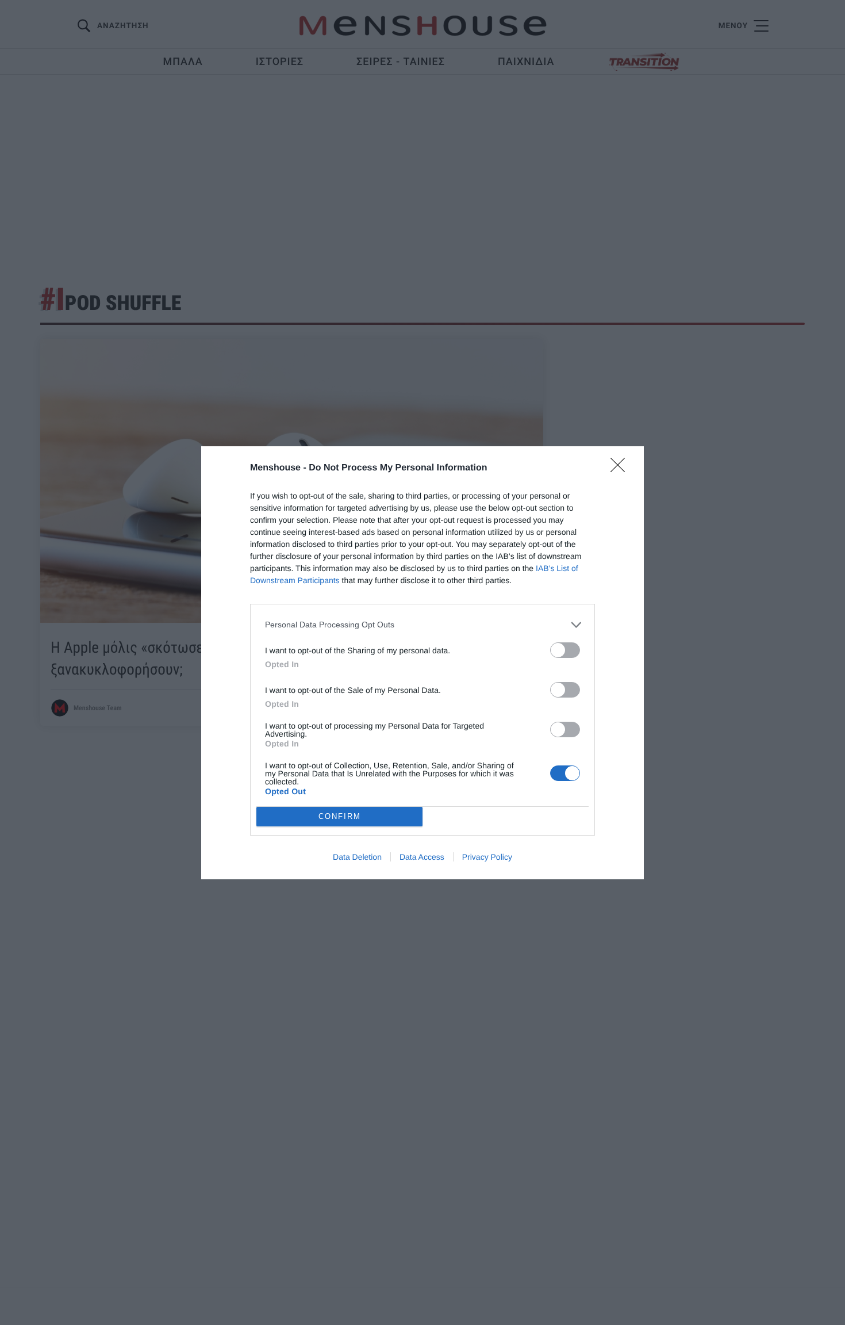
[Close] (621, 469)
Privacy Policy (487, 856)
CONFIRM (339, 816)
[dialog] (422, 662)
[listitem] (422, 625)
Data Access (422, 856)
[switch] (565, 650)
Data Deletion (357, 856)
